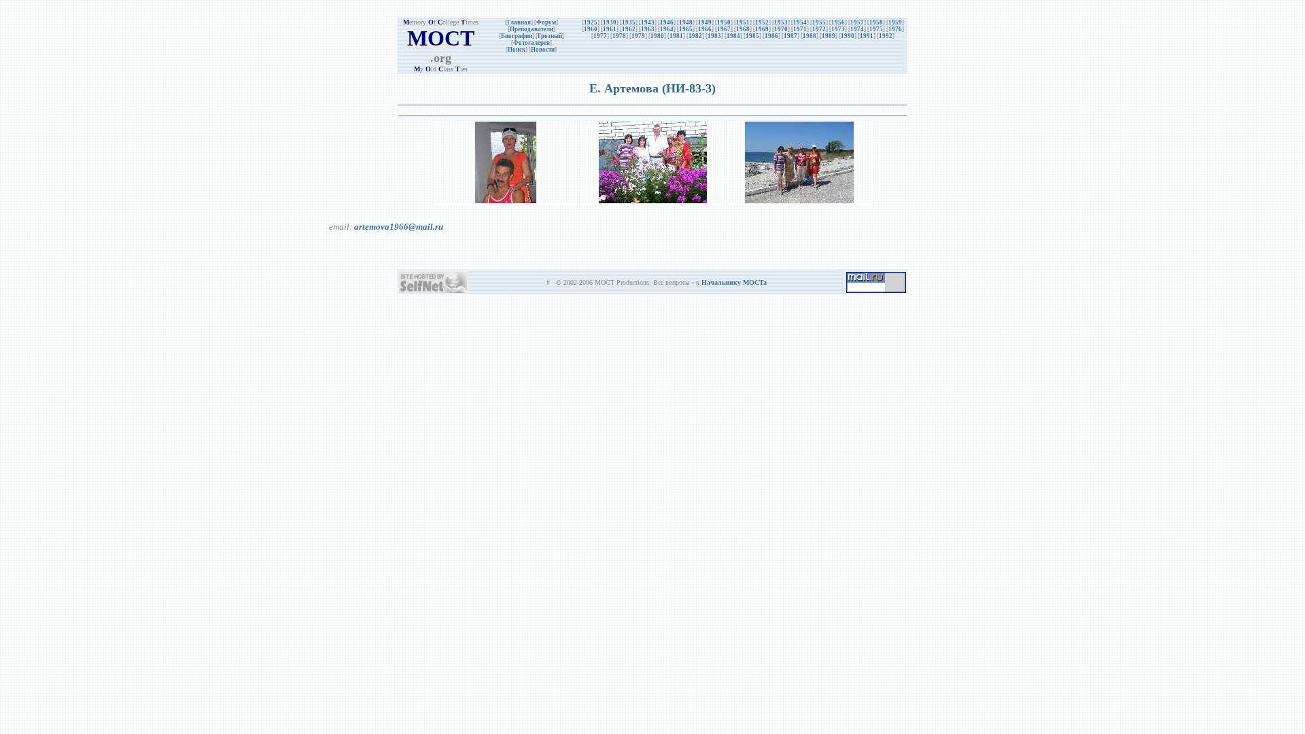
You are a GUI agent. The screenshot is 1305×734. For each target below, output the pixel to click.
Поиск (516, 49)
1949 (705, 22)
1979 (638, 36)
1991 (866, 36)
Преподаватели (531, 29)
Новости (543, 49)
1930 (609, 22)
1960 (590, 29)
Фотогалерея (531, 42)
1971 (800, 29)
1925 (590, 22)
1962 (629, 29)
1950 (724, 22)
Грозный (550, 36)
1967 (724, 29)
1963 (648, 29)
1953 (781, 22)
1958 (876, 22)
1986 (771, 36)
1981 (676, 36)
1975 (876, 29)
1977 (600, 36)
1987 (790, 36)
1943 (648, 22)
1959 (895, 22)
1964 (667, 29)
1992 (885, 36)
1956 (838, 22)
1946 (667, 22)
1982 (695, 36)
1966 (705, 29)
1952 (762, 22)
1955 (819, 22)
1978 (619, 36)
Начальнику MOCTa (734, 282)
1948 (686, 22)
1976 (895, 29)
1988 (809, 36)
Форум (546, 22)
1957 (857, 22)
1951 (743, 22)
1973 (838, 29)
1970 (781, 29)
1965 (686, 29)
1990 (847, 36)
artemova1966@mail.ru (398, 227)
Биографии (516, 36)
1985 (752, 36)
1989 (828, 36)
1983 (714, 36)
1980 (657, 36)
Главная (519, 22)
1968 (743, 29)
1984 (733, 36)
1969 (762, 29)
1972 (819, 29)
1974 (857, 29)
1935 (629, 22)
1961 (609, 29)
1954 (800, 22)
